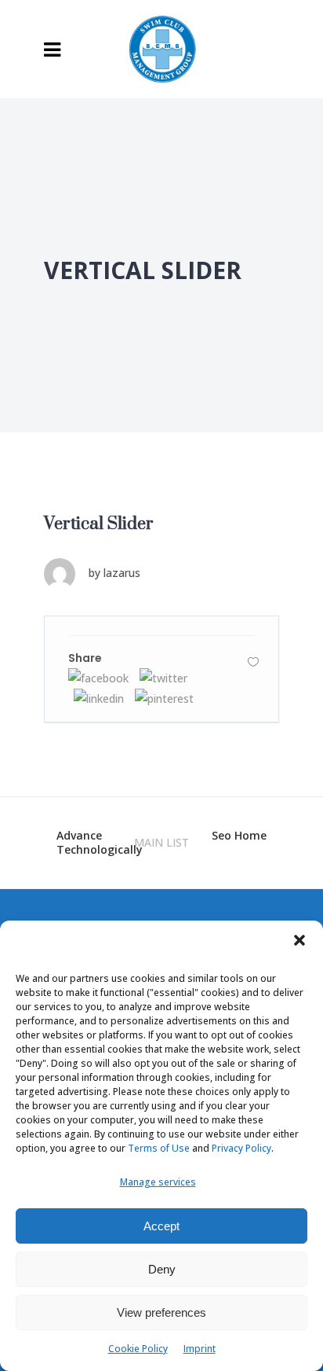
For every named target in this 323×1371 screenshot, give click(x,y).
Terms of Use (159, 1148)
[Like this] (253, 661)
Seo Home (239, 835)
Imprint (199, 1348)
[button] (299, 940)
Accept (161, 1226)
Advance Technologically (99, 842)
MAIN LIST (161, 842)
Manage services (158, 1182)
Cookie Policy (138, 1348)
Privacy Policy (241, 1148)
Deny (162, 1269)
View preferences (161, 1312)
